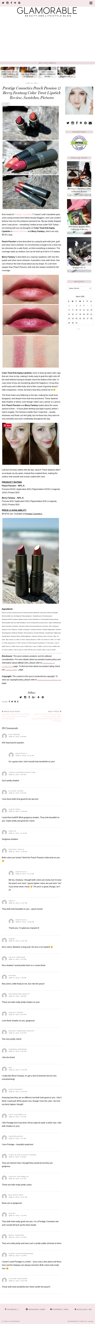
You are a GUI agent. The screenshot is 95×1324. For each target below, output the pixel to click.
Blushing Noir (16, 1195)
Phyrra (12, 975)
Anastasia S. (21, 753)
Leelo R (12, 831)
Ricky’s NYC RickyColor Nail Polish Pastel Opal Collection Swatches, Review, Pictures (46, 716)
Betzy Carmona (16, 1235)
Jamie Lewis (14, 809)
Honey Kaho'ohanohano (21, 1253)
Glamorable (14, 1321)
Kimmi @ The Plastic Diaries (23, 1155)
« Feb (78, 329)
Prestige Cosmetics (23, 214)
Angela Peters (16, 1012)
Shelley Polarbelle (19, 1176)
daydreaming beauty (19, 994)
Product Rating (11, 670)
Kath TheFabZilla (17, 1114)
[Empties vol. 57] (79, 272)
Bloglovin (84, 1309)
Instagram (36, 1309)
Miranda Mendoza (18, 1049)
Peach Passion (20, 231)
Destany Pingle (16, 849)
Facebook (12, 1309)
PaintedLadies (16, 1136)
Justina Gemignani (18, 1279)
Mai (10, 1068)
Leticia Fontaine (17, 957)
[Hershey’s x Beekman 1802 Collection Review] (79, 196)
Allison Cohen (16, 791)
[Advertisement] (47, 42)
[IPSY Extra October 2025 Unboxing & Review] (79, 234)
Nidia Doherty (16, 1089)
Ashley (12, 1213)
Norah (12, 939)
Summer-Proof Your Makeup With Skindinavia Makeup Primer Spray (16, 715)
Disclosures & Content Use (49, 680)
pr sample (6, 103)
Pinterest (60, 1309)
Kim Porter (14, 734)
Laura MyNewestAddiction (22, 772)
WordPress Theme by (80, 1321)
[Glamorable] (47, 9)
